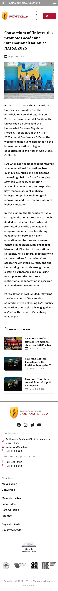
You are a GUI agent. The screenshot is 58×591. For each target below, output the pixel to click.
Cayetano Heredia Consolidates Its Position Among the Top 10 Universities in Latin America (39, 365)
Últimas (17, 329)
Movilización (9, 483)
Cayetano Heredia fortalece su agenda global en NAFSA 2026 (38, 341)
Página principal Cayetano (24, 2)
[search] (46, 16)
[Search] (46, 16)
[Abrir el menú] (54, 3)
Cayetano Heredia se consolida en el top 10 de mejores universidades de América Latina (38, 385)
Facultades (8, 504)
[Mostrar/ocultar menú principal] (53, 16)
